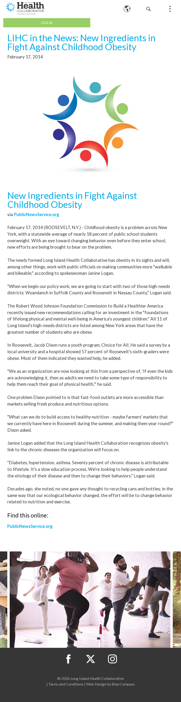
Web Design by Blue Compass (110, 684)
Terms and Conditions (65, 684)
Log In (46, 23)
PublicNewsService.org (36, 214)
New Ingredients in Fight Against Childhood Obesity (72, 200)
